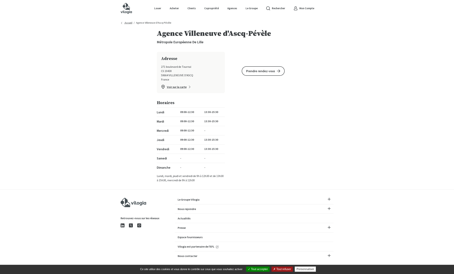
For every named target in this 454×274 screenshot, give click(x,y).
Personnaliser (305, 269)
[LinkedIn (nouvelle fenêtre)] (122, 225)
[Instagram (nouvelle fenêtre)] (139, 225)
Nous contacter (187, 256)
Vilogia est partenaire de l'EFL (196, 246)
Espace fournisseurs (190, 237)
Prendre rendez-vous (260, 71)
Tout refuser (283, 269)
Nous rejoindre (187, 209)
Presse (182, 227)
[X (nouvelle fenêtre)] (131, 225)
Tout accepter (259, 269)
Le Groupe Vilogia (189, 199)
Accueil (128, 22)
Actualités (184, 218)
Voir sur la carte (177, 87)
